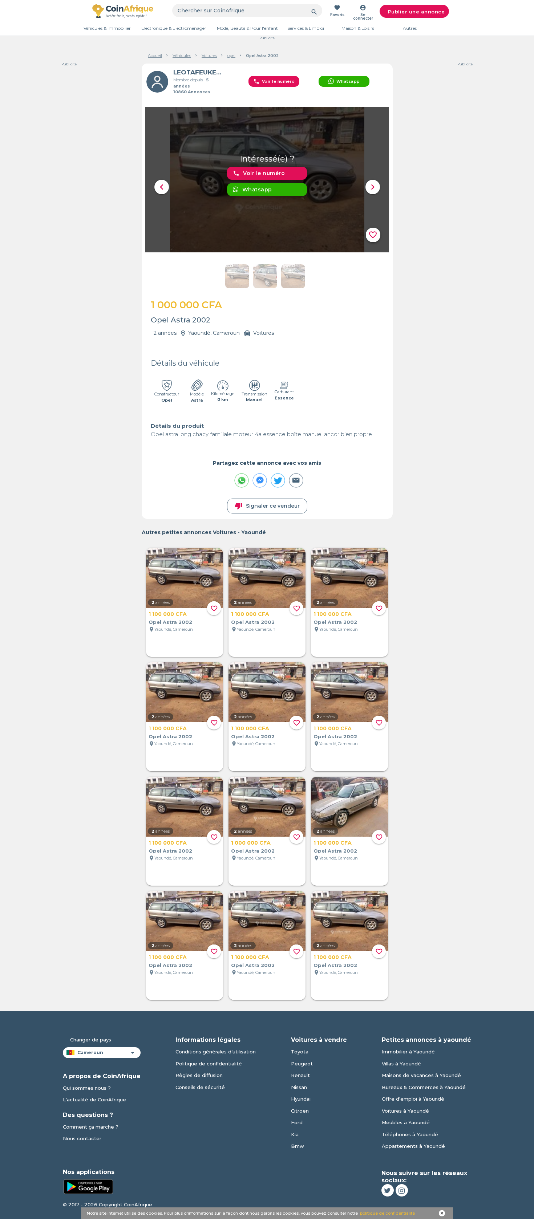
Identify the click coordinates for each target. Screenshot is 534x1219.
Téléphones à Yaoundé (410, 1134)
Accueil (155, 55)
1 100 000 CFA (168, 614)
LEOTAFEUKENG (199, 72)
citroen (300, 1111)
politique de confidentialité (387, 1213)
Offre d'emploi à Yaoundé (413, 1099)
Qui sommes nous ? (87, 1088)
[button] (161, 187)
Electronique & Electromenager (173, 28)
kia (295, 1134)
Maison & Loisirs (357, 28)
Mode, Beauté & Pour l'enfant (247, 28)
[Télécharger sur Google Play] (88, 1186)
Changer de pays (90, 1040)
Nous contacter (82, 1138)
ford (297, 1122)
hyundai (301, 1099)
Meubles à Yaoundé (406, 1122)
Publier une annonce (416, 12)
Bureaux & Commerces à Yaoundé (424, 1087)
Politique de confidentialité (208, 1063)
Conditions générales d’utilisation (215, 1052)
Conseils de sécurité (200, 1087)
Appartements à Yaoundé (413, 1146)
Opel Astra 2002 (170, 622)
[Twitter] (387, 1190)
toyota (299, 1052)
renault (300, 1075)
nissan (299, 1087)
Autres (410, 28)
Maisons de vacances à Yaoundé (421, 1075)
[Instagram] (402, 1190)
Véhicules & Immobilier (107, 28)
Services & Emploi (305, 28)
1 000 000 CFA (251, 843)
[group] (267, 179)
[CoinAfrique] (123, 11)
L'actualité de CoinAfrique (94, 1099)
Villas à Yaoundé (401, 1063)
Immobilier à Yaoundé (408, 1052)
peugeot (302, 1063)
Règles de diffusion (199, 1075)
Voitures (209, 55)
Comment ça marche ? (90, 1127)
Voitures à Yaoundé (405, 1111)
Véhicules (182, 55)
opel (231, 55)
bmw (297, 1146)
